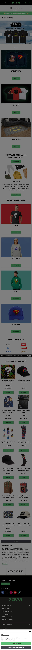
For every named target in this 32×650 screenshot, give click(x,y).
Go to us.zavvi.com (16, 643)
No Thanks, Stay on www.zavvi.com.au (16, 647)
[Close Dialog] (30, 631)
